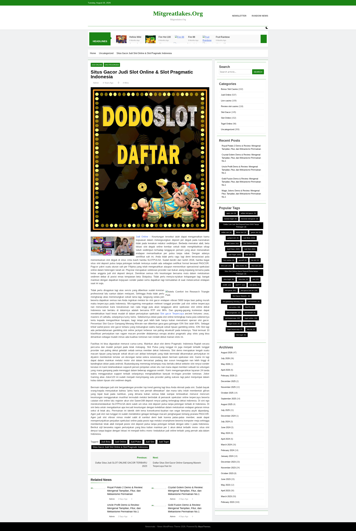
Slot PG (249, 307)
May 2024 (225, 433)
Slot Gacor (226, 112)
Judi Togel (164, 442)
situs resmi (241, 266)
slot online (234, 307)
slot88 (227, 285)
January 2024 (227, 456)
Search (258, 72)
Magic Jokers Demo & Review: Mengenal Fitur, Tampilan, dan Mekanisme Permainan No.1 (241, 193)
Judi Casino (232, 244)
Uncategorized (112, 65)
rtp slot (255, 260)
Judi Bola (105, 442)
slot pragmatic (233, 313)
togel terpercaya (234, 329)
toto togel (241, 335)
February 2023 (227, 502)
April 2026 (225, 370)
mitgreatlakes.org (178, 13)
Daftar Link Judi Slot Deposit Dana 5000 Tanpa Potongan (241, 225)
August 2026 (226, 352)
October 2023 (227, 473)
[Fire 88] (180, 40)
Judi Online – (143, 236)
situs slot (256, 266)
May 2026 (225, 364)
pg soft (243, 260)
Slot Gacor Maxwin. (241, 296)
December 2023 (228, 462)
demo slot (241, 232)
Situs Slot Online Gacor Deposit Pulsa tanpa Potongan (241, 272)
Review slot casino (229, 106)
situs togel (228, 279)
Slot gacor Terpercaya (172, 313)
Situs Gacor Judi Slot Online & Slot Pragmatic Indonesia (120, 447)
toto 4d (251, 329)
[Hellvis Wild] (121, 40)
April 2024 (225, 439)
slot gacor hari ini (249, 290)
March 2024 (226, 444)
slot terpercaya (232, 318)
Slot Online (226, 118)
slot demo (254, 285)
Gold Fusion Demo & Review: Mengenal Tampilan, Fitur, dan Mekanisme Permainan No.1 (185, 508)
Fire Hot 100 (165, 37)
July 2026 (225, 358)
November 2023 (228, 467)
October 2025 (227, 393)
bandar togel (230, 219)
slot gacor (230, 290)
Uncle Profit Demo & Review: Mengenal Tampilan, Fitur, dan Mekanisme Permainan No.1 (124, 508)
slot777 (240, 285)
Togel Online (226, 123)
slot (256, 279)
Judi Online (97, 65)
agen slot (231, 213)
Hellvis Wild (135, 37)
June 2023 (225, 479)
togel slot (249, 324)
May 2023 (225, 485)
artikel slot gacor (248, 213)
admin (96, 83)
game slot (256, 232)
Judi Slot (150, 442)
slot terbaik (250, 313)
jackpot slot (233, 238)
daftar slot (226, 232)
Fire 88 (191, 37)
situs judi (226, 266)
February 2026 (227, 375)
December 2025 (228, 381)
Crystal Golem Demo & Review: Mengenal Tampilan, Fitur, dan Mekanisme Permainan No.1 (185, 490)
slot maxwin (254, 302)
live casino (228, 260)
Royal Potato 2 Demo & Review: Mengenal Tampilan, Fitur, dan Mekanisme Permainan (125, 490)
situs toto (243, 279)
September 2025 (228, 398)
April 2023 (225, 490)
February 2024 (227, 450)
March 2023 (226, 496)
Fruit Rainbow (223, 37)
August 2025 (226, 404)
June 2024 (225, 427)
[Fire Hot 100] (150, 40)
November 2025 (228, 387)
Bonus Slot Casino (229, 89)
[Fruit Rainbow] (208, 40)
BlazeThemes (204, 526)
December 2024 (228, 416)
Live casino (226, 100)
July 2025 (225, 410)
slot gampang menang (233, 302)
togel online (251, 318)
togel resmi (234, 324)
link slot (249, 255)
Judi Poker (136, 442)
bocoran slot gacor (249, 219)
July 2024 (225, 421)
